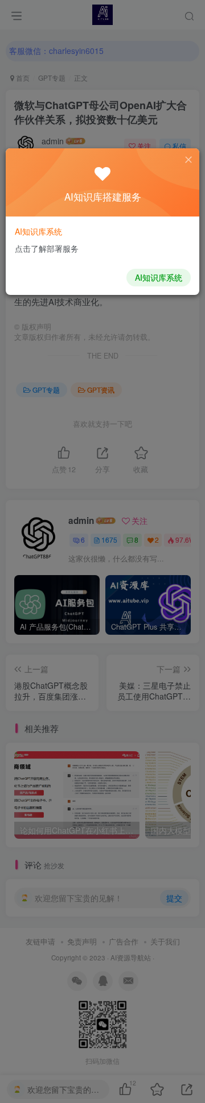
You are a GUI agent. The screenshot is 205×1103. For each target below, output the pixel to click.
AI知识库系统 (158, 277)
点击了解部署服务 (47, 248)
